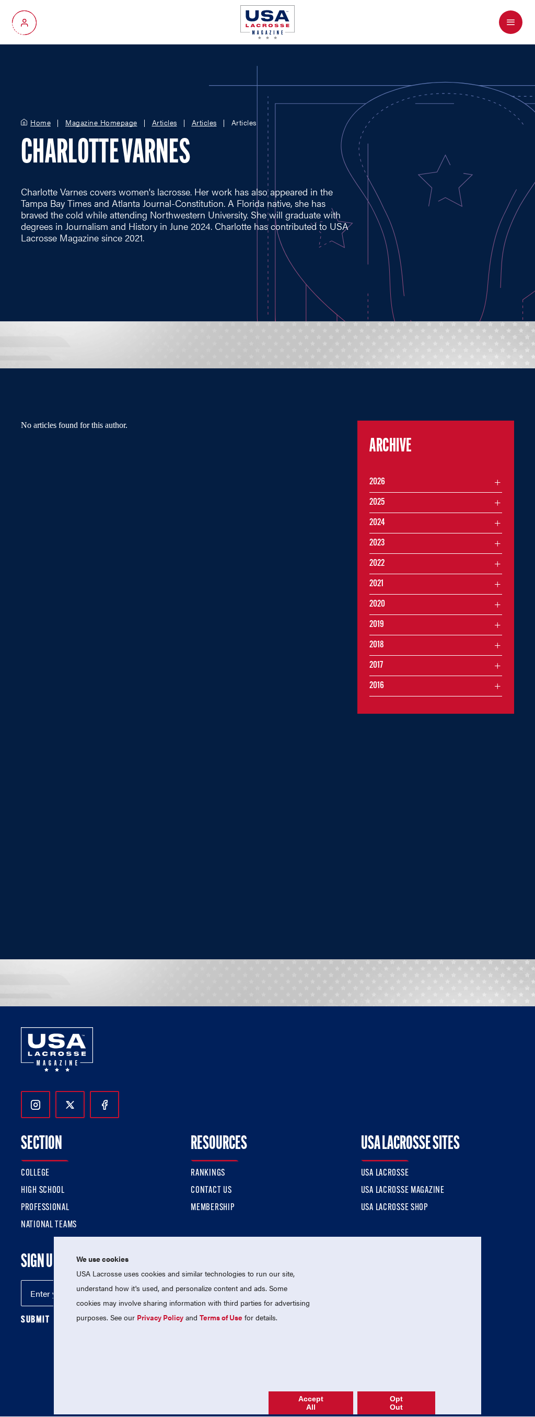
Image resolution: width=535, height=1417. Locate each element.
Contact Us (211, 1190)
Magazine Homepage (101, 122)
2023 (377, 543)
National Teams (49, 1225)
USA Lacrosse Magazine (403, 1190)
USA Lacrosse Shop (394, 1208)
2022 (377, 563)
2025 (377, 502)
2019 (376, 625)
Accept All (310, 1403)
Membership (212, 1208)
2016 (376, 686)
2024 (377, 523)
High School (43, 1190)
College (35, 1173)
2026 (377, 482)
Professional (45, 1208)
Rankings (208, 1173)
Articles (164, 122)
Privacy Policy (160, 1317)
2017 (376, 665)
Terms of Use (221, 1317)
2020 (377, 604)
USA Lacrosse (385, 1173)
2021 (376, 584)
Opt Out (396, 1403)
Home (40, 122)
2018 (376, 645)
